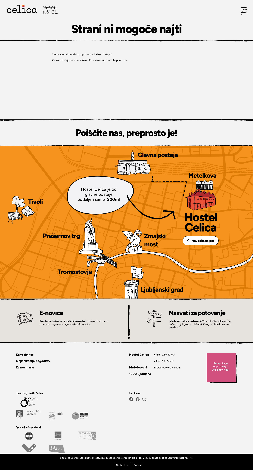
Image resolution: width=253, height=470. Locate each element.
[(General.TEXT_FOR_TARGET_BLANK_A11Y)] (29, 414)
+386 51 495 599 (164, 361)
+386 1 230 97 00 (164, 354)
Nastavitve (122, 465)
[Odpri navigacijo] (244, 10)
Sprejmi (138, 465)
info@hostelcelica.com (167, 367)
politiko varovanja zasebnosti (174, 457)
